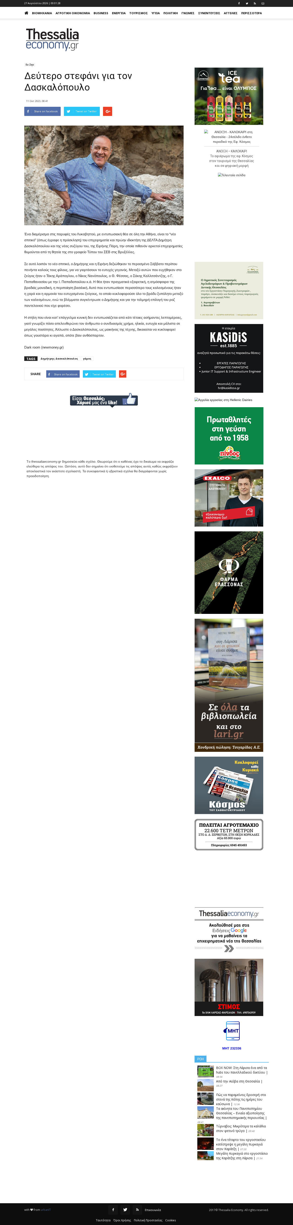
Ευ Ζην (30, 64)
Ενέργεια (119, 13)
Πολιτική (170, 13)
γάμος (87, 358)
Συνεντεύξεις (209, 13)
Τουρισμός (138, 13)
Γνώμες (188, 13)
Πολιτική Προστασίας (148, 1220)
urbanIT (46, 1210)
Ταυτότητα (103, 1220)
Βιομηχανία (42, 13)
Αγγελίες (231, 13)
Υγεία (156, 13)
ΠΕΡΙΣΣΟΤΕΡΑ (251, 13)
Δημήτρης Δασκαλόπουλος (59, 358)
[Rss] (137, 1209)
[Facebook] (113, 1209)
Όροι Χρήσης (122, 1220)
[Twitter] (125, 1209)
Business (101, 13)
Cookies (170, 1220)
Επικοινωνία (153, 1210)
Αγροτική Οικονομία (73, 13)
